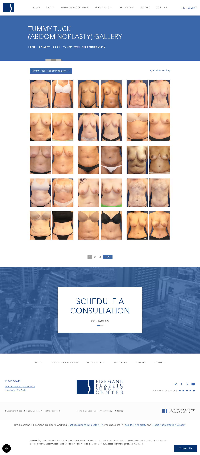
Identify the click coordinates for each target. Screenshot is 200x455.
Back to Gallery (161, 70)
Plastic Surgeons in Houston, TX (85, 424)
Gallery (44, 47)
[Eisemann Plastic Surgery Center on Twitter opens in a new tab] (187, 384)
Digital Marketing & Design (182, 410)
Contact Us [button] (185, 448)
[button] (6, 448)
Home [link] (36, 7)
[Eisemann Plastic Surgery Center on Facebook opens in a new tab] (182, 384)
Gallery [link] (145, 7)
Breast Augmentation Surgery (168, 424)
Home (32, 47)
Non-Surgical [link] (104, 7)
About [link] (50, 7)
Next (108, 256)
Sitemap (119, 411)
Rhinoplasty (139, 424)
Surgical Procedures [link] (74, 7)
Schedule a (100, 306)
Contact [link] (161, 7)
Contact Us (100, 321)
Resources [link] (126, 7)
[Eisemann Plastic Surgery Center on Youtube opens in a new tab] (193, 384)
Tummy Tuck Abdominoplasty (84, 47)
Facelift (128, 424)
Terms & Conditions (86, 411)
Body (56, 47)
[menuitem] (36, 8)
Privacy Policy (105, 411)
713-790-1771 (136, 444)
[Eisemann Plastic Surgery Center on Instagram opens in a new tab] (176, 384)
